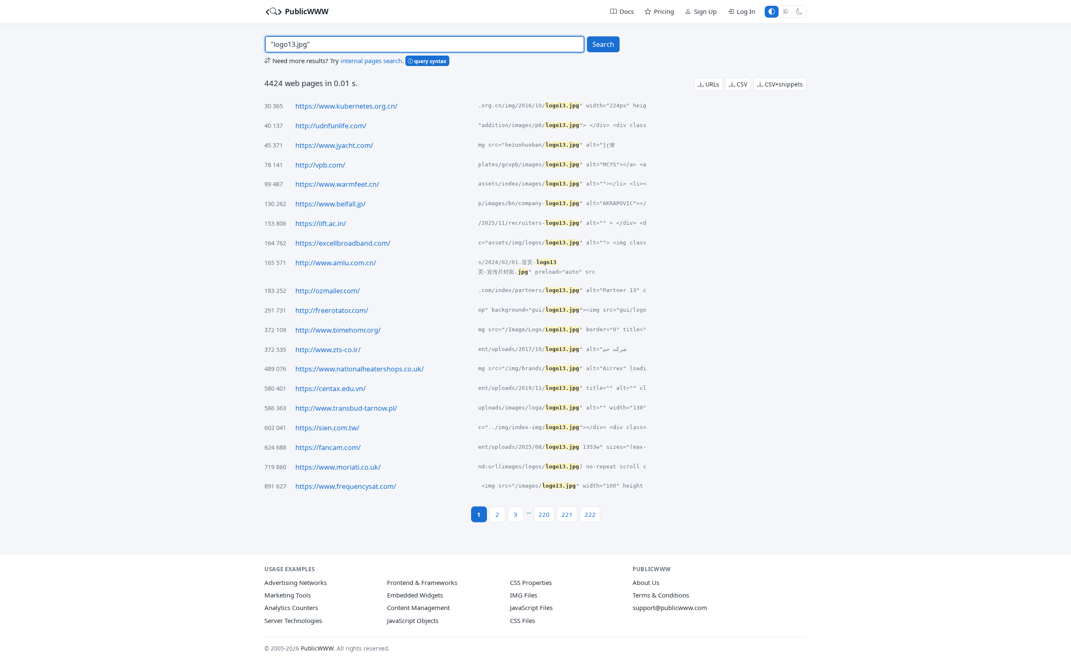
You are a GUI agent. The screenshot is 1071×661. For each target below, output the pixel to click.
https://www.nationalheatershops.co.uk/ (359, 369)
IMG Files (523, 595)
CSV (741, 84)
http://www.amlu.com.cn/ (335, 262)
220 (544, 514)
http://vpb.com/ (320, 165)
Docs (627, 11)
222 (590, 514)
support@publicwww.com (670, 607)
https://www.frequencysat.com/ (345, 486)
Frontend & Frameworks (422, 582)
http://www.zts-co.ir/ (328, 349)
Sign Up (705, 11)
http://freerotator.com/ (331, 310)
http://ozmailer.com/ (327, 290)
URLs (711, 84)
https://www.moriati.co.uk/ (338, 467)
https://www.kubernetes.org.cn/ (346, 106)
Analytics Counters (291, 607)
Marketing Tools (287, 595)
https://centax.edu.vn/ (330, 388)
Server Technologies (293, 620)
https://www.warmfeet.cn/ (337, 184)
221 (567, 514)
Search (603, 44)
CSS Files (522, 620)
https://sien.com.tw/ (327, 427)
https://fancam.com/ (328, 447)
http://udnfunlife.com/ (330, 125)
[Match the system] (772, 11)
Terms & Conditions (661, 595)
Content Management (418, 607)
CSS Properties (531, 582)
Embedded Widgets (415, 595)
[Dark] (799, 11)
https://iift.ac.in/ (320, 223)
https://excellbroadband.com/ (342, 243)
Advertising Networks (295, 582)
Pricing (664, 11)
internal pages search (371, 60)
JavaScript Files (531, 607)
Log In (746, 11)
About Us (646, 582)
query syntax (429, 61)
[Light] (785, 11)
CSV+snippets (783, 84)
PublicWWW (305, 11)
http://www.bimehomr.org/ (338, 330)
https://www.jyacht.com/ (334, 145)
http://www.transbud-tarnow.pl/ (346, 408)
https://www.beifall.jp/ (330, 203)
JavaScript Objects (412, 620)
